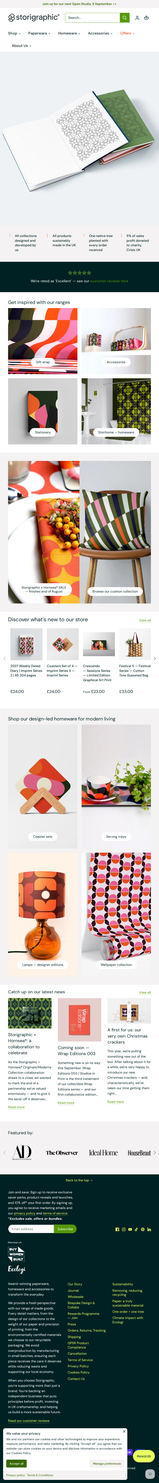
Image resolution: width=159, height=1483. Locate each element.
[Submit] (124, 17)
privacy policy (25, 1213)
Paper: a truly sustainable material (127, 1303)
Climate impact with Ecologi (127, 1320)
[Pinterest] (143, 1229)
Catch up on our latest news (36, 992)
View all (145, 620)
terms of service (55, 1213)
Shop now (79, 204)
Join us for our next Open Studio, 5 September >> (79, 4)
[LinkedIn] (149, 1229)
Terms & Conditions (40, 1475)
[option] (79, 138)
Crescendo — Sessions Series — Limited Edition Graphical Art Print (97, 673)
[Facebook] (117, 1229)
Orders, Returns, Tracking (87, 1330)
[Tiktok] (136, 1229)
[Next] (154, 138)
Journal (73, 1290)
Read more (16, 1107)
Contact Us (76, 1379)
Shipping (74, 1337)
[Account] (137, 17)
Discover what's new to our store (48, 619)
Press (72, 1324)
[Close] (124, 1431)
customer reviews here (109, 281)
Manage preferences (107, 1463)
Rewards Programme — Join (83, 1316)
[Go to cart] (146, 17)
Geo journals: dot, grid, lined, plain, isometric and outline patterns (79, 192)
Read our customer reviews (28, 1421)
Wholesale (75, 1297)
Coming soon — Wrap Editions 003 (76, 1051)
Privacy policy (15, 1475)
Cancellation (77, 1353)
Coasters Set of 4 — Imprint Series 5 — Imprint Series (62, 670)
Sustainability (122, 1284)
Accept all (16, 1463)
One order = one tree (128, 1311)
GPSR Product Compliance (78, 1345)
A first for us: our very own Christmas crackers (127, 1036)
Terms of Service (80, 1360)
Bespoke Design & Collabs (81, 1305)
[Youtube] (130, 1229)
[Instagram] (123, 1229)
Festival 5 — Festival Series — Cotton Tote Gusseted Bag (135, 670)
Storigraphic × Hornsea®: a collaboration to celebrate (24, 1044)
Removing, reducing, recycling (127, 1292)
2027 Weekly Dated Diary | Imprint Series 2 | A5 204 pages (26, 670)
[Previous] (4, 138)
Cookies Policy (20, 1453)
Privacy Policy (78, 1366)
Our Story (75, 1284)
